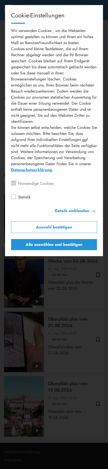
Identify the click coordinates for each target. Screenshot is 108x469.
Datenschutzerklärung (31, 170)
